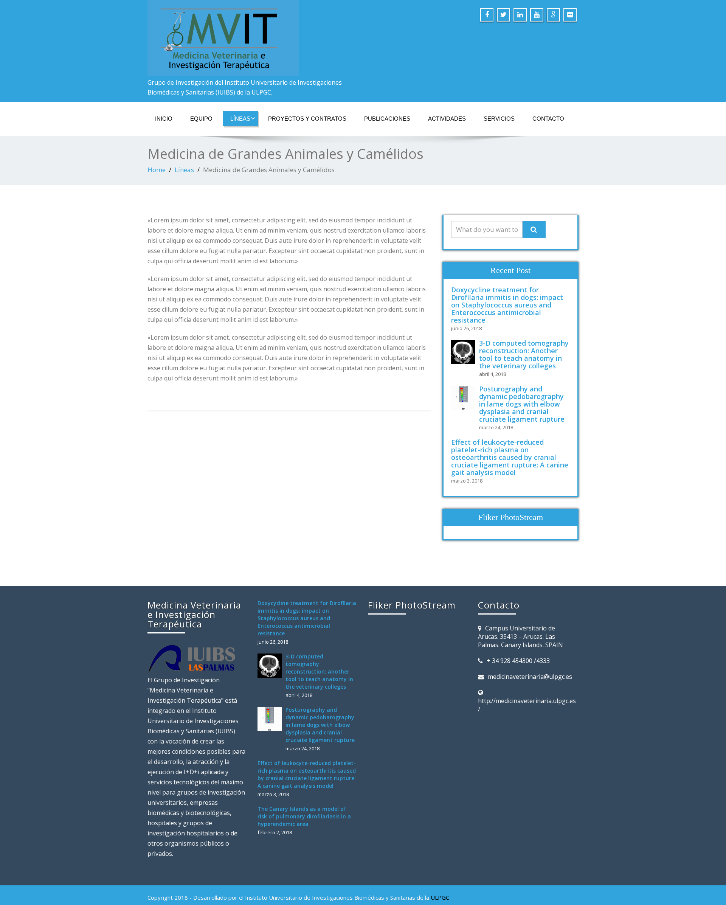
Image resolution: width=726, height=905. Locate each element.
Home (156, 169)
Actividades (447, 118)
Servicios (499, 118)
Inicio (163, 118)
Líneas (240, 118)
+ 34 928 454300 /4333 (518, 661)
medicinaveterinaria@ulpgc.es (530, 676)
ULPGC (440, 897)
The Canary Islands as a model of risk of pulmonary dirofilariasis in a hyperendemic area (304, 816)
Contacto (548, 118)
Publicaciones (387, 118)
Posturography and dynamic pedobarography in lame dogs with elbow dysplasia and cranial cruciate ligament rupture (522, 404)
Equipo (201, 118)
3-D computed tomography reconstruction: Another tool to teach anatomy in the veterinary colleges (524, 354)
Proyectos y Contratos (307, 118)
